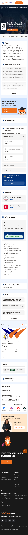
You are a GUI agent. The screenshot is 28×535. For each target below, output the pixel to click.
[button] (14, 93)
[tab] (4, 36)
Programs (6, 7)
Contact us (6, 461)
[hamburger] (25, 2)
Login (18, 2)
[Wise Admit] (6, 3)
